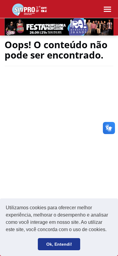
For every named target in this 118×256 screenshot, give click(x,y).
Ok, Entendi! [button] (59, 244)
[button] (109, 230)
